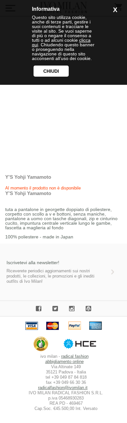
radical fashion (75, 356)
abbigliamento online (64, 361)
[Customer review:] (42, 351)
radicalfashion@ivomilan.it (63, 387)
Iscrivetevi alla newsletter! (33, 262)
